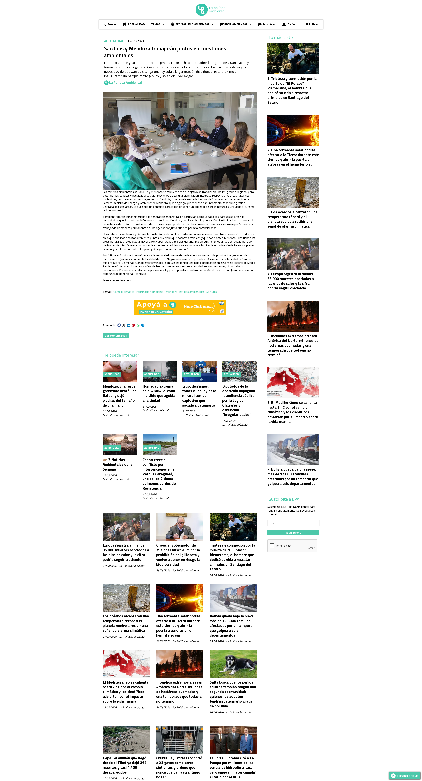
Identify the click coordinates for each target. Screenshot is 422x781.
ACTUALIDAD (136, 24)
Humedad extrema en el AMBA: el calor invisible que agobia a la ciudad (159, 393)
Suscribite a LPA (284, 499)
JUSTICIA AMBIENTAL (234, 24)
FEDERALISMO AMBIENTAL (193, 24)
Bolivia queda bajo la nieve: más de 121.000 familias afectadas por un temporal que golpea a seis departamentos (232, 625)
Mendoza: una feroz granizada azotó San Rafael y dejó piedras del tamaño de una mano (119, 395)
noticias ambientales (192, 292)
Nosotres (269, 24)
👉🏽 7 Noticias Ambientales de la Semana (117, 464)
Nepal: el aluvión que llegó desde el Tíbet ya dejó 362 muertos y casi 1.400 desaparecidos (125, 765)
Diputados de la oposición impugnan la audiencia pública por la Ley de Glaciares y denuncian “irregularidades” (238, 400)
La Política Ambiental (125, 82)
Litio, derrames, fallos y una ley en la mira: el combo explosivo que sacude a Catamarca (199, 395)
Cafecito (293, 24)
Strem (315, 24)
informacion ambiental (150, 292)
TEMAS (155, 24)
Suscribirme (293, 532)
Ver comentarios (116, 335)
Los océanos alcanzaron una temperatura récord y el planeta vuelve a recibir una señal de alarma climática (126, 623)
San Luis (211, 292)
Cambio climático (123, 292)
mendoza (171, 292)
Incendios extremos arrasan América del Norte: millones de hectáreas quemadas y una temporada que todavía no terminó (179, 691)
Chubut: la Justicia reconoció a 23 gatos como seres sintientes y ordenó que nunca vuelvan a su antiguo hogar (179, 767)
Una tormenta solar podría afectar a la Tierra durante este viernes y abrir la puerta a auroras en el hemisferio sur (178, 625)
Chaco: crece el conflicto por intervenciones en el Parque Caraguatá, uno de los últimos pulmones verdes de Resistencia (159, 474)
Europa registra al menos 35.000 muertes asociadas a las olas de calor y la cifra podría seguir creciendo (126, 552)
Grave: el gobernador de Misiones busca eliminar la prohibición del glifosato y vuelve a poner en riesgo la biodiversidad (178, 554)
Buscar (111, 24)
